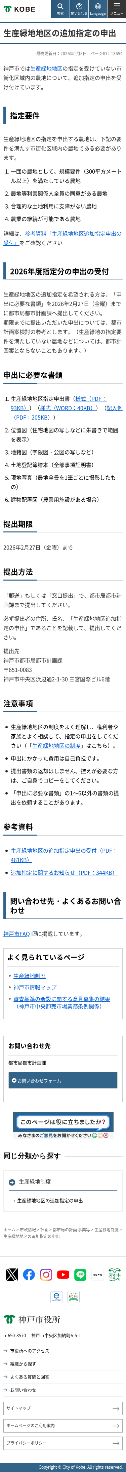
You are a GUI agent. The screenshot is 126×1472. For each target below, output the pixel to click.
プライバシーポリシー (26, 1443)
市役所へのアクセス (29, 1350)
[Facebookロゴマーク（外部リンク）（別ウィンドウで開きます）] (29, 1275)
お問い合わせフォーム (39, 1080)
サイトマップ (18, 1408)
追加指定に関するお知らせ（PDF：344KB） (64, 872)
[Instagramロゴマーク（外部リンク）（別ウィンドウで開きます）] (46, 1275)
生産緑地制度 (35, 1181)
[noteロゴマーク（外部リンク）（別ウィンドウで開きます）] (97, 1275)
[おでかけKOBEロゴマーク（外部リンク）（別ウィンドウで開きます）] (74, 1297)
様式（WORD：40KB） (68, 408)
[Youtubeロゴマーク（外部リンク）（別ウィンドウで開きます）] (63, 1274)
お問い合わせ (23, 1389)
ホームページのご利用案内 (30, 1426)
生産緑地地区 (46, 68)
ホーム (9, 1230)
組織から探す (23, 1363)
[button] (60, 9)
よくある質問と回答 (29, 1376)
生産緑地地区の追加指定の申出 (50, 1200)
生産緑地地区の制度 (56, 745)
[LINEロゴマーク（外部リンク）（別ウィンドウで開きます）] (80, 1275)
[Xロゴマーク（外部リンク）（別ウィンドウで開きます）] (12, 1274)
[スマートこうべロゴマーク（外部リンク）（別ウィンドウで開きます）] (115, 1274)
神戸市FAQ (16, 934)
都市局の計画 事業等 (71, 1230)
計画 (44, 1230)
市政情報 (28, 1230)
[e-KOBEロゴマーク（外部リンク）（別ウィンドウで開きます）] (56, 1297)
